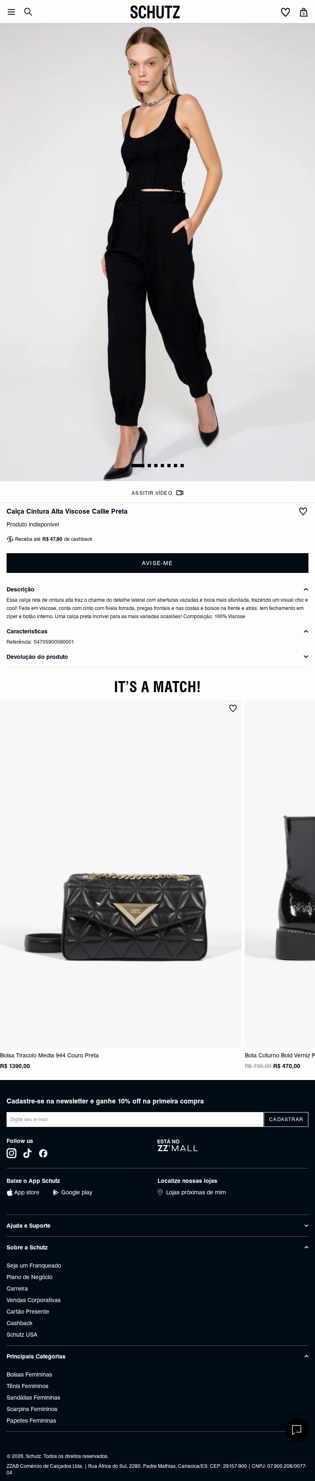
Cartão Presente (28, 1311)
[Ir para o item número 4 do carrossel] (169, 465)
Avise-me (157, 563)
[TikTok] (27, 1153)
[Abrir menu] (11, 12)
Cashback (19, 1323)
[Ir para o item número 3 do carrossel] (162, 465)
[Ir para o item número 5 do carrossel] (175, 465)
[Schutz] (155, 12)
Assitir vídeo (152, 493)
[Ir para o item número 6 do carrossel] (182, 465)
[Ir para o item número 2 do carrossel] (156, 465)
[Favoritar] (303, 511)
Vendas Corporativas (34, 1300)
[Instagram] (11, 1153)
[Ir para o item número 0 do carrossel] (137, 465)
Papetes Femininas (31, 1420)
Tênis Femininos (27, 1386)
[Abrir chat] (296, 1430)
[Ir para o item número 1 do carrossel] (149, 465)
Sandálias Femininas (33, 1397)
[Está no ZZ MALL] (233, 1148)
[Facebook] (43, 1153)
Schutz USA (22, 1334)
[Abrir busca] (28, 12)
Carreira (17, 1288)
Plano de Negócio (29, 1277)
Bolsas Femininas (29, 1374)
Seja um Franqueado (34, 1265)
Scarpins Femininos (32, 1409)
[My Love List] (285, 13)
